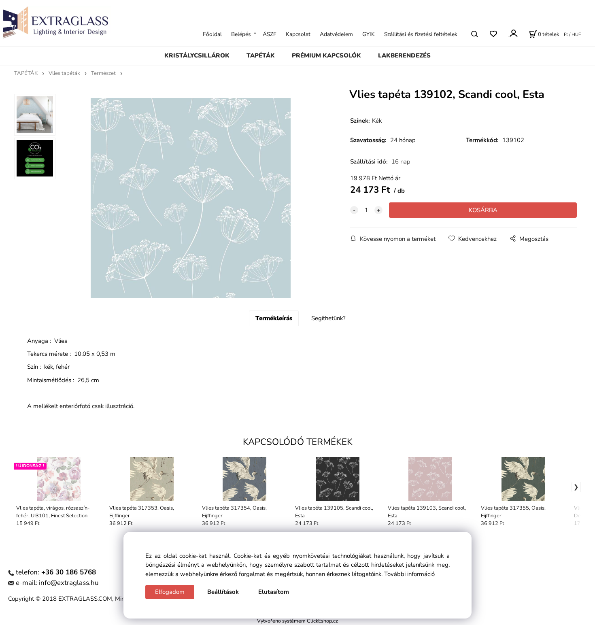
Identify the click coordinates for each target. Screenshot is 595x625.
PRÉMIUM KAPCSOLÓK (326, 55)
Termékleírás (273, 318)
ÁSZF (269, 34)
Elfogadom (170, 592)
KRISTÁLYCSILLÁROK (197, 55)
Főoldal (212, 34)
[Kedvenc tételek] (493, 34)
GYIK (368, 34)
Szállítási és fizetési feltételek (420, 34)
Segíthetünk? (328, 318)
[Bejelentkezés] (513, 33)
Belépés (241, 34)
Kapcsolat (298, 34)
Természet (103, 73)
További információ (409, 574)
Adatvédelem (336, 34)
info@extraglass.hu (69, 582)
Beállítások (223, 592)
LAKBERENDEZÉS (404, 55)
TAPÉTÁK (260, 55)
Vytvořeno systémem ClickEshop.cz (297, 620)
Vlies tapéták (64, 73)
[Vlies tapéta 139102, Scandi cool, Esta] (190, 198)
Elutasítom (273, 592)
